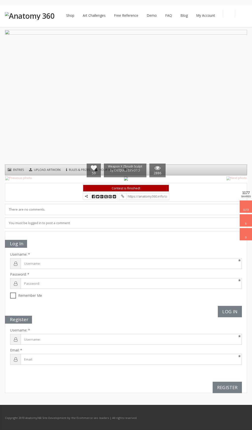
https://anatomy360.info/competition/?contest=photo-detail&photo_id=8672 (147, 196)
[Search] (229, 13)
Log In (229, 311)
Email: (14, 350)
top (242, 420)
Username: (18, 254)
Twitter (232, 418)
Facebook (221, 418)
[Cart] (241, 13)
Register (227, 387)
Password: (18, 274)
